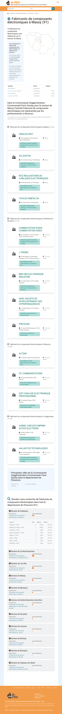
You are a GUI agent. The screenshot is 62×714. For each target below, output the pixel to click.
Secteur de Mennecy (19, 588)
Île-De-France (31, 13)
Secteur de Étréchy (18, 638)
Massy (9, 88)
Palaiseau (13, 484)
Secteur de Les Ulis (19, 563)
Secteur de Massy (18, 576)
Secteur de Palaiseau (19, 511)
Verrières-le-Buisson (12, 91)
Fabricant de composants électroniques (18, 13)
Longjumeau (11, 96)
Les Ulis (27, 484)
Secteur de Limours (19, 626)
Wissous (10, 93)
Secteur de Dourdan (19, 614)
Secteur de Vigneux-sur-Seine (23, 663)
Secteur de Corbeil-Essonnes (22, 551)
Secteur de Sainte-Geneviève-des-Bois (26, 600)
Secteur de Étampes (19, 651)
